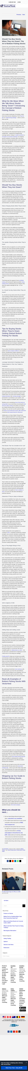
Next (23, 14)
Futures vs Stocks (8, 913)
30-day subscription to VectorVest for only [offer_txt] (14, 832)
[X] (19, 1032)
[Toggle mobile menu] (27, 5)
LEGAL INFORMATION (6, 1020)
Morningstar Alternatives (10, 930)
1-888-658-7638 (12, 2)
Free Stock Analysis (5, 981)
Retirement (6, 947)
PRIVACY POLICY (14, 1020)
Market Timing (16, 850)
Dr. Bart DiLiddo (4, 974)
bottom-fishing (10, 850)
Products (4, 965)
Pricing (4, 967)
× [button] (26, 1062)
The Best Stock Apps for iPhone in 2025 (11, 891)
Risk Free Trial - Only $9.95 (14, 1068)
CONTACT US (14, 1021)
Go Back (6, 900)
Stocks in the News (8, 944)
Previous (19, 14)
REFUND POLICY (22, 1020)
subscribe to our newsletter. (15, 818)
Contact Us (5, 969)
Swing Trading (7, 938)
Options (6, 941)
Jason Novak (5, 848)
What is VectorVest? (5, 971)
